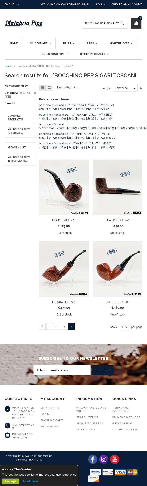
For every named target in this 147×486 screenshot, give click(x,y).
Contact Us (85, 429)
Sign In (100, 4)
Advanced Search (89, 423)
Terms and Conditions (121, 409)
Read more (30, 481)
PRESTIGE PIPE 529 (64, 301)
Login (45, 414)
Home (8, 66)
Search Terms (87, 417)
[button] (12, 4)
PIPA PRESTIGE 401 (64, 220)
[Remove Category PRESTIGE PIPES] (20, 93)
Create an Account (126, 4)
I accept (10, 481)
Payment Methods (126, 417)
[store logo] (24, 23)
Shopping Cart (52, 420)
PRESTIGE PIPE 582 (117, 301)
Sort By (106, 88)
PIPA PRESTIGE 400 (118, 220)
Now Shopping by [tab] (16, 85)
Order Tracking (124, 429)
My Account (50, 408)
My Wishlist (50, 426)
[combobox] (105, 23)
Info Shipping (122, 423)
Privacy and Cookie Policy (91, 409)
